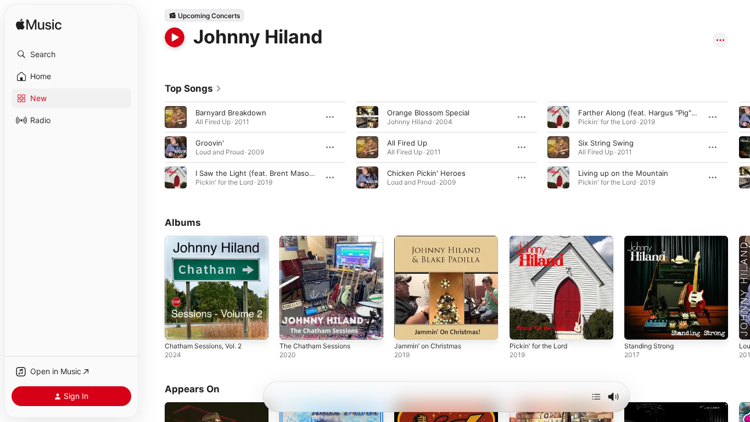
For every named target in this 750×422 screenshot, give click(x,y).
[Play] (174, 37)
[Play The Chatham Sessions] (293, 326)
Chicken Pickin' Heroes (426, 173)
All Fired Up (407, 142)
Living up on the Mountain (623, 173)
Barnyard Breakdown (230, 112)
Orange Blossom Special (428, 112)
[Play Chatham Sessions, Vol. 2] (178, 326)
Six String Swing (606, 142)
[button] (71, 54)
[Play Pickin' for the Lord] (523, 326)
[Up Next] (596, 396)
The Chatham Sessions (318, 240)
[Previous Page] (153, 147)
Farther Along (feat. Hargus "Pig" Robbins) (651, 112)
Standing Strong (652, 240)
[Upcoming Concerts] (204, 15)
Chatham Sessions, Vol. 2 (208, 240)
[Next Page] (739, 147)
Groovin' (209, 142)
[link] (193, 88)
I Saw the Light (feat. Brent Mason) (255, 173)
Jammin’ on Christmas (431, 240)
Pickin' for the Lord (542, 240)
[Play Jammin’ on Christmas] (408, 326)
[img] (38, 25)
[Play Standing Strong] (638, 326)
